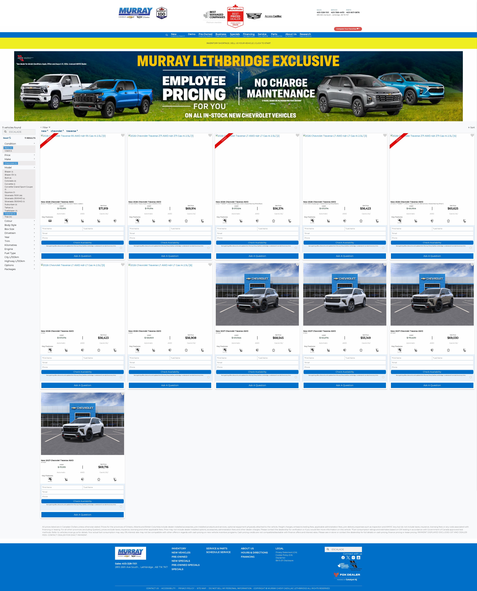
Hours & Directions (254, 552)
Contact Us (152, 588)
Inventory (179, 548)
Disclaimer (280, 558)
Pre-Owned (179, 557)
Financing (248, 557)
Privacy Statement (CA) (286, 552)
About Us (247, 548)
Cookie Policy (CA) (284, 555)
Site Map (202, 588)
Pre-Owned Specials (186, 565)
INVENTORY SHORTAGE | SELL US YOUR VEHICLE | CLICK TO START (238, 43)
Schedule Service (218, 552)
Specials (177, 569)
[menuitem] (19, 147)
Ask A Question (82, 256)
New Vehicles (181, 552)
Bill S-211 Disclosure (284, 560)
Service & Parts (216, 548)
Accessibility (168, 588)
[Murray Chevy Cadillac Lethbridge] (135, 12)
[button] (166, 35)
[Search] (5, 131)
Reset (6, 138)
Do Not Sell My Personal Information (230, 588)
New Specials (181, 561)
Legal (280, 548)
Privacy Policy (186, 588)
